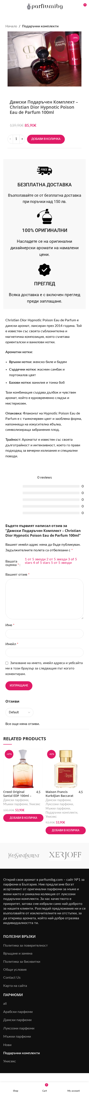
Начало (11, 26)
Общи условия (15, 969)
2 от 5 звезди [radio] (56, 559)
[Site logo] (44, 6)
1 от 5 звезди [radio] (35, 559)
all (5, 1003)
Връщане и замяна (17, 953)
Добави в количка (45, 139)
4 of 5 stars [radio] (41, 562)
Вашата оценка (12, 563)
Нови (7, 1045)
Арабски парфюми (18, 1012)
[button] (23, 818)
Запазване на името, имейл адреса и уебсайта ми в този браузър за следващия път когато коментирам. (44, 668)
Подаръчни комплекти (40, 26)
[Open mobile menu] (5, 6)
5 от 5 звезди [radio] (61, 562)
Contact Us (12, 977)
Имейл (11, 644)
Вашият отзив (17, 574)
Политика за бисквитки (21, 961)
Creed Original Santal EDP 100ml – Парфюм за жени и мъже (17, 797)
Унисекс (34, 804)
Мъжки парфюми (15, 804)
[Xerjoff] (65, 856)
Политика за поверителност (25, 945)
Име (9, 625)
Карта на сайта (15, 985)
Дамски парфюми (15, 800)
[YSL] (23, 856)
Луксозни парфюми (59, 804)
